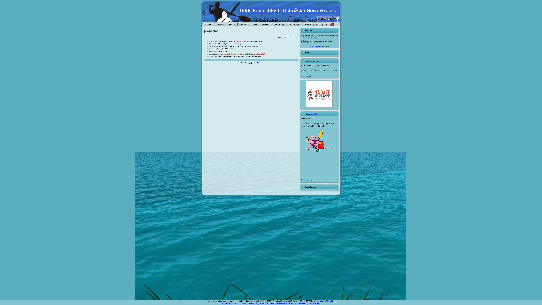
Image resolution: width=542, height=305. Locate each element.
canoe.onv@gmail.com (327, 301)
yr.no (237, 303)
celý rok (308, 76)
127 (320, 46)
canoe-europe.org (286, 303)
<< (311, 46)
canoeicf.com (301, 303)
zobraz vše (309, 181)
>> (257, 62)
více (306, 37)
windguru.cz (227, 303)
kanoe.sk (273, 303)
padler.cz (263, 303)
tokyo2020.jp (314, 303)
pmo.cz (244, 303)
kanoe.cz (253, 303)
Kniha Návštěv (311, 114)
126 (317, 46)
